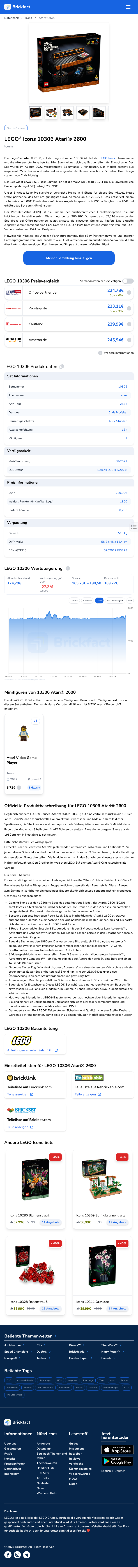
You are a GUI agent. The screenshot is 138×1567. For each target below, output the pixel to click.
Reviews (74, 1459)
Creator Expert (79, 1358)
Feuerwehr (64, 1387)
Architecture (12, 1345)
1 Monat (74, 600)
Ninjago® (10, 1358)
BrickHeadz (76, 1351)
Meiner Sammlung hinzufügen (69, 258)
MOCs (73, 1479)
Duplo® (42, 1351)
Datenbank (44, 1449)
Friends (106, 1358)
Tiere (101, 1380)
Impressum (11, 1474)
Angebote (43, 1444)
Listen (73, 1484)
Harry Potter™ (110, 1351)
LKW (126, 1387)
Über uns (10, 1444)
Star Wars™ (109, 1345)
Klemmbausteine (80, 1469)
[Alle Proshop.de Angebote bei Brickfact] (13, 308)
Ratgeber (75, 1454)
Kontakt (9, 1459)
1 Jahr (99, 600)
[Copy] (61, 366)
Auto (112, 1380)
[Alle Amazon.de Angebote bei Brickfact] (13, 340)
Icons (124, 395)
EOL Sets (43, 1473)
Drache (124, 1380)
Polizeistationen (45, 1387)
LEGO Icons (107, 158)
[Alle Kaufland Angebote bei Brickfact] (13, 324)
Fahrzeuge (88, 1380)
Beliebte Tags (18, 1371)
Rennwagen (45, 1380)
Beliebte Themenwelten (28, 1336)
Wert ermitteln (46, 1493)
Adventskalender (25, 1380)
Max (130, 600)
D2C (9, 1380)
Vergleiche (76, 1464)
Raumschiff (12, 1387)
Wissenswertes (79, 1474)
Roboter (27, 1387)
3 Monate (87, 600)
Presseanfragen (14, 1464)
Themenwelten (47, 1463)
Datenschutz (12, 1469)
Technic (42, 1358)
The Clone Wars (14, 1394)
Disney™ (75, 1345)
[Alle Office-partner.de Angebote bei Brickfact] (13, 293)
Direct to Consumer (16, 128)
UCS (59, 1380)
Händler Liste (46, 1468)
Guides (73, 1444)
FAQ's (8, 1454)
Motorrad (93, 1387)
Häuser (79, 1387)
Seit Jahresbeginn (115, 600)
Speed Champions (16, 1351)
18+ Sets (43, 1478)
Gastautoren (12, 1449)
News (40, 1488)
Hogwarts (72, 1380)
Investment (76, 1449)
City (39, 1345)
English (106, 1471)
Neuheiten (43, 1483)
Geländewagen (111, 1387)
